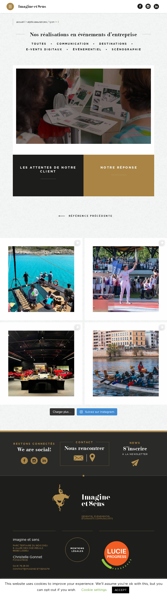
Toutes (39, 43)
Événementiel (87, 49)
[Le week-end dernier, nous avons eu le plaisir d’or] (41, 279)
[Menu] (10, 6)
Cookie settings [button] (94, 590)
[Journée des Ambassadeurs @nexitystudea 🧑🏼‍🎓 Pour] (126, 363)
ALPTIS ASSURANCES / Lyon (41, 22)
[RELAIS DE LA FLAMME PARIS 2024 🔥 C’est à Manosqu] (126, 279)
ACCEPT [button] (121, 589)
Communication (73, 43)
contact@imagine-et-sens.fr (31, 569)
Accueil (20, 22)
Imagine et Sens (32, 8)
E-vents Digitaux (44, 49)
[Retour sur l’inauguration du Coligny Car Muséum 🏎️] (41, 363)
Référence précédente (91, 216)
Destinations (113, 43)
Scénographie (126, 49)
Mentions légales (77, 549)
